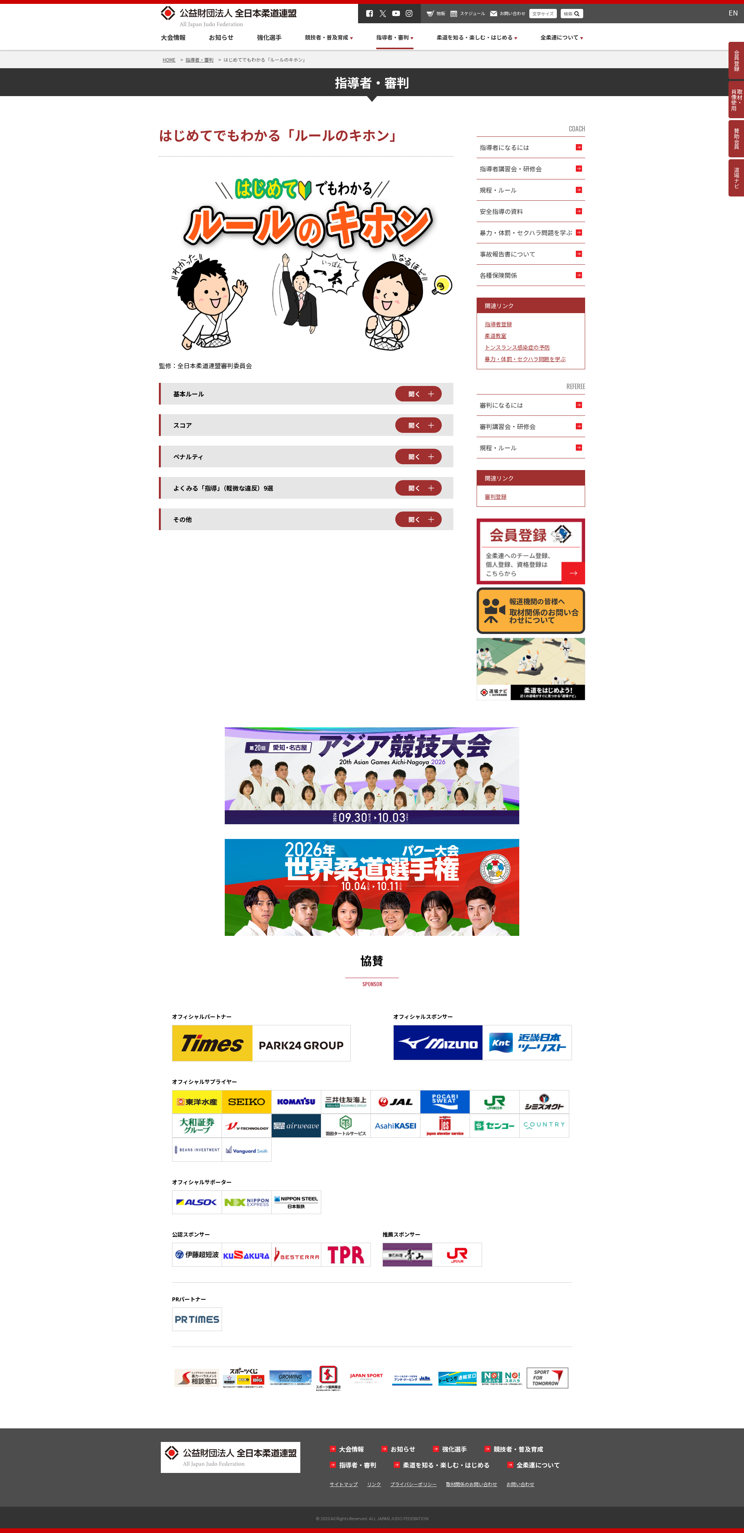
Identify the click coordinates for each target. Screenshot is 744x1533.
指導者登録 (498, 324)
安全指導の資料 (501, 211)
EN (733, 12)
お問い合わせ (512, 13)
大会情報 (173, 37)
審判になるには (501, 405)
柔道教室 (495, 335)
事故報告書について (508, 253)
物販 (441, 13)
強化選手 (269, 37)
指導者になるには (504, 147)
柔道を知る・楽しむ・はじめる (446, 1465)
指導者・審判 (357, 1465)
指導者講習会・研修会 (511, 168)
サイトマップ (344, 1484)
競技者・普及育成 (518, 1449)
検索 (568, 13)
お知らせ (221, 37)
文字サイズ (543, 13)
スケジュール (472, 13)
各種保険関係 (498, 275)
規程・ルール (498, 190)
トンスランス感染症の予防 (517, 347)
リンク (374, 1484)
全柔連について (538, 1465)
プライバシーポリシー (413, 1484)
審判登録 (495, 496)
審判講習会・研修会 (508, 426)
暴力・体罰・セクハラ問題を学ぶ (526, 232)
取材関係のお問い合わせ (471, 1484)
